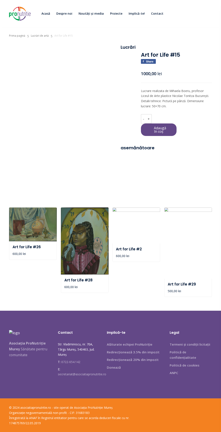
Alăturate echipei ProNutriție (129, 344)
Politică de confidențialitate (183, 355)
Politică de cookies (184, 365)
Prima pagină (17, 35)
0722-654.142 (70, 362)
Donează (114, 367)
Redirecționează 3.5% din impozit (133, 352)
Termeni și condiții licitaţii (190, 344)
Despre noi (64, 13)
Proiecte (116, 13)
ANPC (174, 373)
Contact (157, 13)
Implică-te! (137, 13)
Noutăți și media (91, 13)
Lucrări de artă (40, 35)
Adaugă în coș (160, 130)
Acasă (45, 13)
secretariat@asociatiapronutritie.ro (82, 374)
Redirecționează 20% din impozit (133, 359)
